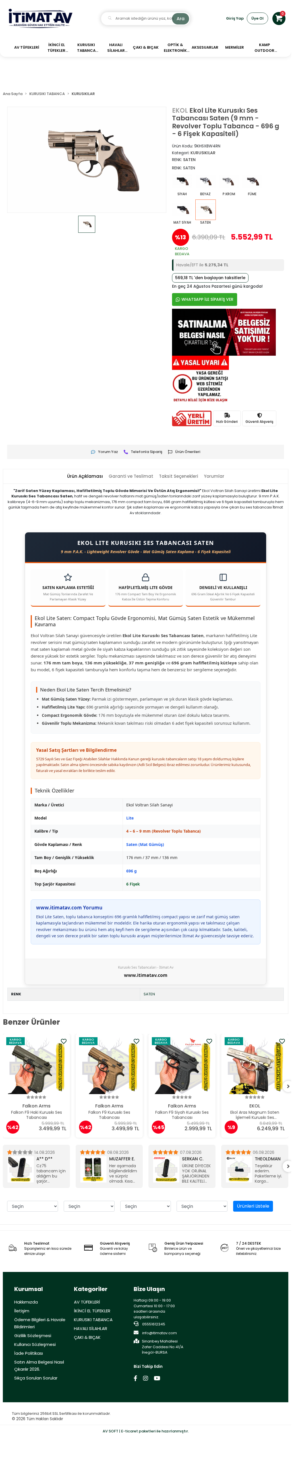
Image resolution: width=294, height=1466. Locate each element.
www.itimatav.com (145, 975)
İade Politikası (28, 1353)
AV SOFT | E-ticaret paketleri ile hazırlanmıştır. (146, 1431)
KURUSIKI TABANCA (93, 1320)
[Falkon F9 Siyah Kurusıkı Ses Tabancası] (182, 1065)
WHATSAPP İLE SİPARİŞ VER (207, 299)
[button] (278, 18)
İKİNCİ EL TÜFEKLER (92, 1311)
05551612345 (153, 1324)
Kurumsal (28, 1289)
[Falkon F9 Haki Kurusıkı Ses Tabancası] (36, 1065)
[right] (288, 1086)
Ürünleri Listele (253, 1206)
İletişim (21, 1311)
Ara (181, 18)
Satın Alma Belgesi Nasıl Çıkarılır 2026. (39, 1365)
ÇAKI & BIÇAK (87, 1337)
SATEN (149, 994)
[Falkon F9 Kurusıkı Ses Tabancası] (109, 1065)
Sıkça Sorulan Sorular (35, 1378)
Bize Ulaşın (149, 1289)
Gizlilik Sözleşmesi (32, 1336)
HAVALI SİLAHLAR (90, 1328)
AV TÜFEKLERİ (87, 1302)
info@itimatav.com (159, 1333)
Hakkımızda (26, 1302)
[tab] (85, 476)
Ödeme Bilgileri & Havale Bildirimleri (39, 1323)
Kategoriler (90, 1289)
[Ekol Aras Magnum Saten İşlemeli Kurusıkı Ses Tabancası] (255, 1065)
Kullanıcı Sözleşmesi (35, 1344)
